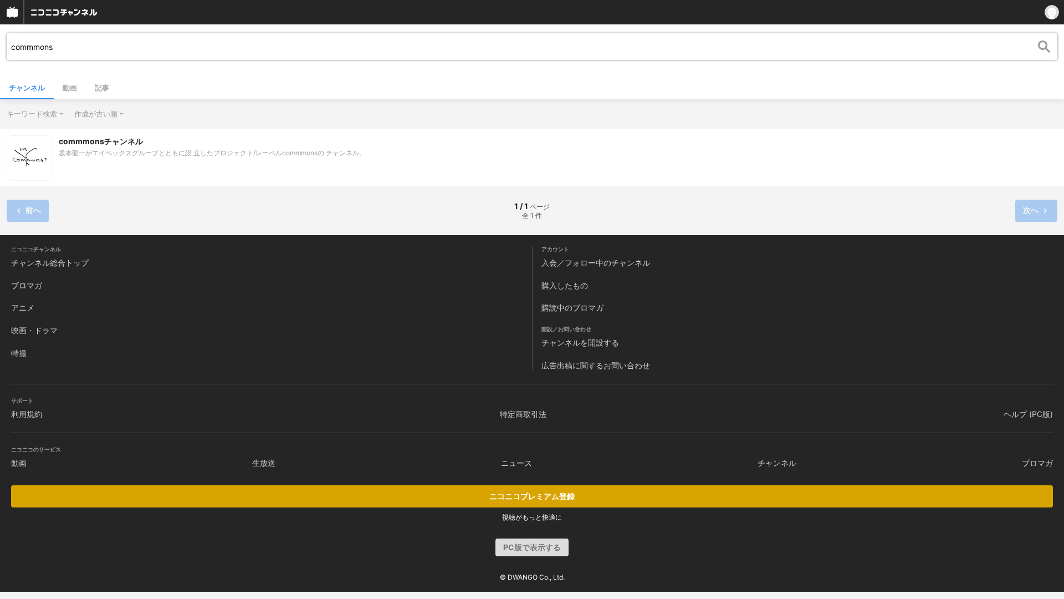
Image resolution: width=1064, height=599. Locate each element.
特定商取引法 (523, 414)
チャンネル (27, 87)
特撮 (19, 353)
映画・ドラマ (34, 330)
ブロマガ (26, 285)
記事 (102, 87)
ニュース (516, 463)
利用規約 (26, 414)
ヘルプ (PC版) (1028, 414)
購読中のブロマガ (572, 307)
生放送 (263, 463)
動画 (70, 87)
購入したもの (564, 285)
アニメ (22, 307)
